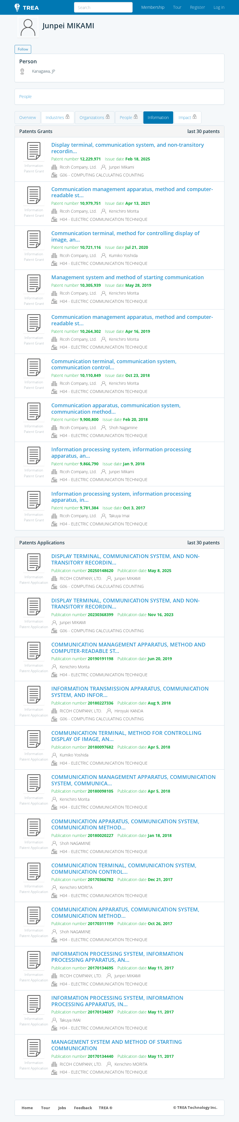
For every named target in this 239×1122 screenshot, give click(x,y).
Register (197, 7)
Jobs (62, 1107)
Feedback (83, 1107)
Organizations (93, 117)
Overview (27, 117)
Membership (152, 7)
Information (158, 117)
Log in (219, 7)
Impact (185, 117)
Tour (177, 7)
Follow (23, 49)
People (25, 96)
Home (27, 1107)
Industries (55, 117)
